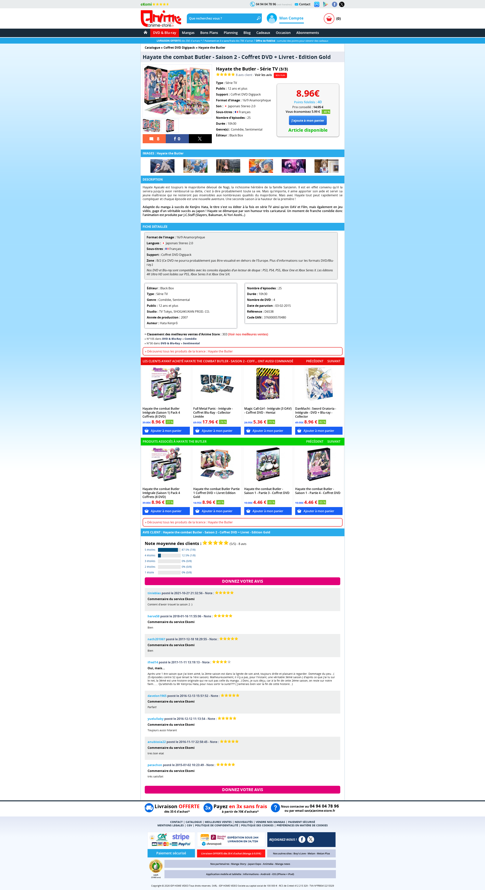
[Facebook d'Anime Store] (302, 839)
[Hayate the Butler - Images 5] (294, 166)
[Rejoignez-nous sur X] (341, 4)
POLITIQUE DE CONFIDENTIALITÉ (216, 825)
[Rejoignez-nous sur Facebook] (334, 4)
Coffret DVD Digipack (179, 47)
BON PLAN (280, 75)
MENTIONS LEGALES (170, 825)
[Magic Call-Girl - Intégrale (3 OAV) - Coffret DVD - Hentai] (268, 386)
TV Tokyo (165, 311)
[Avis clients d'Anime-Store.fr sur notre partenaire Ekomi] (155, 4)
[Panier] (329, 18)
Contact (304, 4)
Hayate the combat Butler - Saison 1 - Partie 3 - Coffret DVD (266, 491)
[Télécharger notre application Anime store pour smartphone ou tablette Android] (325, 4)
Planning (231, 32)
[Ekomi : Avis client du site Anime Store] (156, 872)
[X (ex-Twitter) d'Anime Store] (310, 839)
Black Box (236, 135)
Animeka (268, 864)
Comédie (237, 129)
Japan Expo (254, 864)
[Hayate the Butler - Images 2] (195, 166)
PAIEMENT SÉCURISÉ (301, 822)
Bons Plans (209, 32)
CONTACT (176, 822)
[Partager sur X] (200, 138)
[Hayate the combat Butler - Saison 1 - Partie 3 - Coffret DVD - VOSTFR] (268, 466)
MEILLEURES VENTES (218, 822)
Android (265, 874)
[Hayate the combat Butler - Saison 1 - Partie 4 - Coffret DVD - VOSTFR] (319, 466)
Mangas (188, 32)
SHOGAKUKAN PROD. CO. (192, 311)
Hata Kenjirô (169, 323)
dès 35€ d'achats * (179, 40)
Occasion (283, 32)
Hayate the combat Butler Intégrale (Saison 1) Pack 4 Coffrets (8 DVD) (161, 413)
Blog (247, 32)
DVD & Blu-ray (164, 32)
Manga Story (238, 864)
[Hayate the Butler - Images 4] (261, 166)
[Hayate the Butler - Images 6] (326, 166)
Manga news (282, 864)
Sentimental (253, 129)
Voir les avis (263, 75)
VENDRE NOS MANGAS (270, 822)
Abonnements (307, 32)
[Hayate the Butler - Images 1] (162, 166)
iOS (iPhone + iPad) (283, 874)
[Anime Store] (161, 18)
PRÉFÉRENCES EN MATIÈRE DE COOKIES (302, 825)
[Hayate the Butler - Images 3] (228, 166)
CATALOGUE (194, 822)
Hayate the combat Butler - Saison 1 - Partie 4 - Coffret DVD (317, 491)
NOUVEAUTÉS (244, 822)
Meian (311, 853)
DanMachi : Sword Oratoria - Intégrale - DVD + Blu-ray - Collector (315, 413)
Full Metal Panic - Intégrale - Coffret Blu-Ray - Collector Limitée (213, 413)
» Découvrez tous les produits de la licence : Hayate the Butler (189, 351)
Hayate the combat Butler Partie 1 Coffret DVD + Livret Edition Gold (216, 493)
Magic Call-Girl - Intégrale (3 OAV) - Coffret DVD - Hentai (268, 411)
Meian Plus (323, 853)
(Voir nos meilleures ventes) (248, 334)
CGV (189, 825)
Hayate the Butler (211, 47)
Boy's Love (299, 853)
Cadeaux (263, 32)
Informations (251, 874)
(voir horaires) (284, 4)
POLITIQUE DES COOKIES (257, 825)
